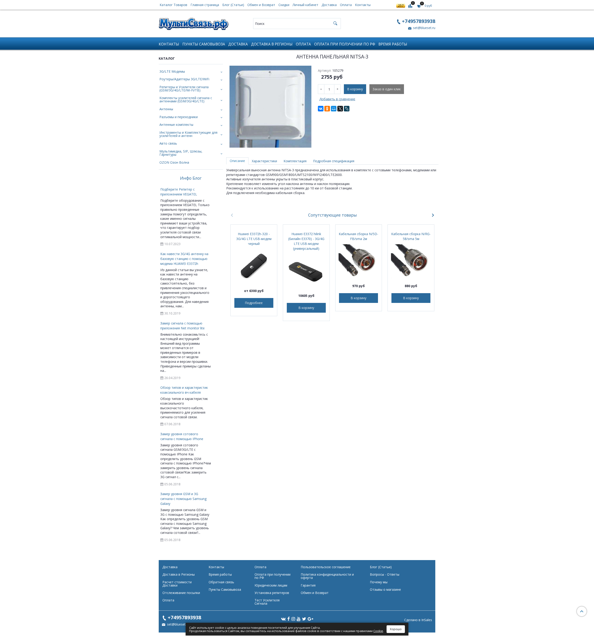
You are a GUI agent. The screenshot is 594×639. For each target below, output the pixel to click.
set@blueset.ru (423, 28)
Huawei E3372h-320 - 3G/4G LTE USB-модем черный (253, 239)
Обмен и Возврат (261, 5)
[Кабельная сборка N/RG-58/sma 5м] (411, 261)
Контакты (363, 5)
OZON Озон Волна (174, 162)
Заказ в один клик (387, 89)
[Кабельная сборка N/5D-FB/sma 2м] (359, 261)
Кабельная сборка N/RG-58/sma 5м (411, 236)
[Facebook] (288, 618)
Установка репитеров (272, 592)
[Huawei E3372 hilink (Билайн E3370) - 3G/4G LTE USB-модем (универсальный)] (306, 271)
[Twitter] (304, 618)
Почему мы (378, 582)
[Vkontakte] (283, 618)
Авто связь (168, 143)
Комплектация (295, 161)
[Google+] (310, 618)
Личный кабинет (305, 5)
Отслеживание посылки (181, 592)
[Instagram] (293, 618)
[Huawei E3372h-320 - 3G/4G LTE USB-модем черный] (254, 266)
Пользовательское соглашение (326, 567)
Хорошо (396, 629)
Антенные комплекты (176, 124)
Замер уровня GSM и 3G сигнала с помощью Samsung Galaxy (183, 499)
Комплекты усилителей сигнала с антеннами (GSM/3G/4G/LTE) (185, 99)
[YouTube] (298, 618)
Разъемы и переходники (178, 117)
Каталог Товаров (173, 5)
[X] (340, 108)
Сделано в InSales (418, 620)
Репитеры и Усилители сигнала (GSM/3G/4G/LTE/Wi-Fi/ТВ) (184, 88)
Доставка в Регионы (272, 44)
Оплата (346, 5)
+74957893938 (418, 21)
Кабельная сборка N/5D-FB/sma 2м (358, 236)
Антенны (166, 109)
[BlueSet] (193, 22)
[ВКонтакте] (320, 108)
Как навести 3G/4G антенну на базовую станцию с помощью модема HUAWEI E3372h (184, 259)
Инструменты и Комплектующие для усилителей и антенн (188, 134)
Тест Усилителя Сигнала (267, 602)
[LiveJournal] (346, 108)
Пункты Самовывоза (203, 44)
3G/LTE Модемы (172, 71)
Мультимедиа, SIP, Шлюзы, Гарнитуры (180, 153)
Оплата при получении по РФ (344, 44)
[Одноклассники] (327, 108)
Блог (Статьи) (233, 5)
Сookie (378, 631)
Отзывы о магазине (385, 589)
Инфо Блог (191, 178)
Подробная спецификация (333, 161)
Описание (237, 161)
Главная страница (204, 5)
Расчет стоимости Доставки (177, 583)
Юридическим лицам (271, 585)
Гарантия (308, 585)
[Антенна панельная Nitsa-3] (270, 107)
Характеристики (264, 161)
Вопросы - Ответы (384, 574)
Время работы (392, 44)
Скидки (283, 5)
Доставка (329, 5)
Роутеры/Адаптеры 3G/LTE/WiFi (184, 79)
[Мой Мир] (333, 108)
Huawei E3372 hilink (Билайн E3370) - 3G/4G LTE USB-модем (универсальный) (306, 241)
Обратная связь (221, 582)
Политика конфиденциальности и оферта (327, 576)
